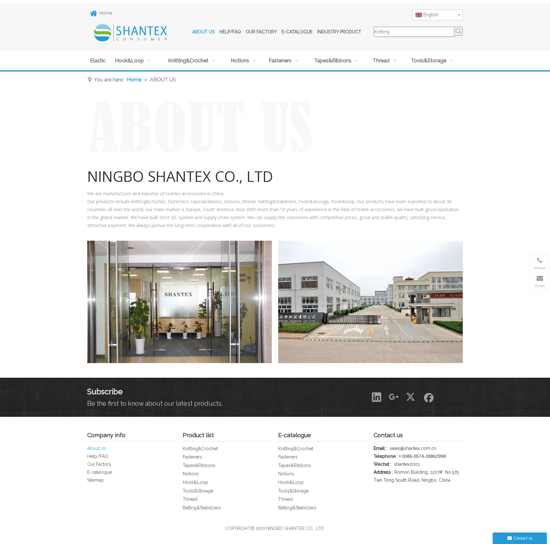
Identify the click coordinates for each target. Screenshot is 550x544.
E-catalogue (99, 472)
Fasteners (192, 456)
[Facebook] (428, 396)
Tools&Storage (198, 490)
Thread (190, 499)
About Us (96, 448)
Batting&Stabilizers (202, 507)
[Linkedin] (376, 396)
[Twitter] (411, 396)
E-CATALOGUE (297, 31)
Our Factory (99, 464)
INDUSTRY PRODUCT (339, 31)
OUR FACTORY (261, 31)
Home (105, 13)
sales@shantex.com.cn (413, 448)
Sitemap (95, 480)
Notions (191, 473)
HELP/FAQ (230, 31)
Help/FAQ (97, 456)
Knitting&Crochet (200, 448)
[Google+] (393, 396)
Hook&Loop (195, 482)
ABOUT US (203, 31)
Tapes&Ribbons (199, 465)
